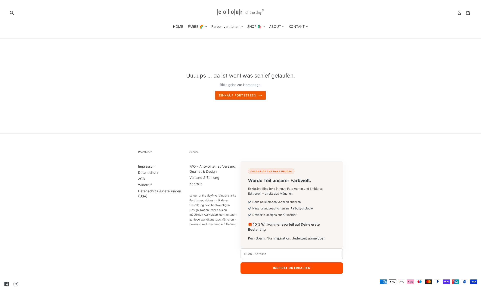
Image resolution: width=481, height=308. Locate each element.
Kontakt (195, 184)
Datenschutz (148, 173)
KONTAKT (297, 27)
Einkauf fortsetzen (237, 95)
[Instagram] (16, 284)
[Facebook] (7, 284)
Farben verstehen (225, 27)
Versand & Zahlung (204, 178)
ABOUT (275, 27)
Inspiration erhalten (291, 268)
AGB (141, 179)
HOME (178, 27)
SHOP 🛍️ (254, 27)
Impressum (147, 166)
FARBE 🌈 (196, 27)
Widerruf (145, 185)
